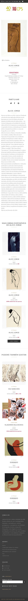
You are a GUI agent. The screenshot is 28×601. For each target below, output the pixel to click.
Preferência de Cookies (9, 551)
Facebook (7, 565)
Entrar (16, 1)
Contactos (5, 555)
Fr (12, 1)
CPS (7, 576)
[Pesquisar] (20, 1)
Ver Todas (14, 341)
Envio (4, 545)
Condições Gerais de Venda (10, 547)
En (7, 1)
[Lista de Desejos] (22, 1)
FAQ (3, 553)
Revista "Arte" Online (10, 586)
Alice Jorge (14, 65)
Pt (4, 1)
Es (10, 1)
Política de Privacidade (9, 549)
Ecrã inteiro (6, 60)
